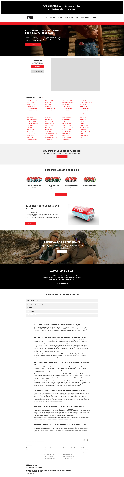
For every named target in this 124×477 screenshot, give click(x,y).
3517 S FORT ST (83, 115)
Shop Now (33, 44)
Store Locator (69, 17)
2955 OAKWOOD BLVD (50, 123)
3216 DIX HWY (30, 129)
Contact (95, 17)
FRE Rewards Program (49, 456)
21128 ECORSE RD (66, 131)
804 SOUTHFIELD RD (32, 110)
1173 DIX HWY (65, 104)
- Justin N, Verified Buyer (62, 283)
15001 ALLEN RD (66, 119)
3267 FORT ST (65, 135)
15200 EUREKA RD (84, 129)
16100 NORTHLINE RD (67, 125)
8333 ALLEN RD (83, 100)
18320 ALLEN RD (31, 106)
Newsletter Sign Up (67, 454)
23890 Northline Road (50, 113)
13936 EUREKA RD (31, 121)
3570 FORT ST (48, 106)
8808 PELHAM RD (31, 117)
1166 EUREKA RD (49, 100)
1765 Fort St (83, 121)
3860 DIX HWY (30, 102)
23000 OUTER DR (66, 123)
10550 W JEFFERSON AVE (68, 100)
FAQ (77, 17)
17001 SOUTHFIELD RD (67, 102)
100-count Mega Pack (83, 412)
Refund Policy (66, 449)
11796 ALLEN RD (48, 119)
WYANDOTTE (40, 441)
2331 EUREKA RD (84, 110)
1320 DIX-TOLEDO (31, 127)
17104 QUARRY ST (84, 113)
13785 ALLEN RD (31, 125)
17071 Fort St (83, 119)
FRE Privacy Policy (48, 447)
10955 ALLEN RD (49, 135)
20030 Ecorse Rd (84, 125)
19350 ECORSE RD (66, 121)
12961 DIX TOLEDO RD (32, 108)
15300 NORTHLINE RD (32, 123)
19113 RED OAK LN (49, 125)
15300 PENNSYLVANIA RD (51, 133)
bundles (60, 417)
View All (61, 195)
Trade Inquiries (85, 17)
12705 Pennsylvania (49, 110)
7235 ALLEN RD (66, 110)
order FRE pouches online (43, 328)
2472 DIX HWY (48, 131)
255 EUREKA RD (48, 129)
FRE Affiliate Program (49, 458)
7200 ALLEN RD (30, 131)
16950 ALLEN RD (66, 106)
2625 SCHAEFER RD (67, 108)
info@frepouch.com (86, 452)
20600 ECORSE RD (84, 133)
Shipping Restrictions (49, 452)
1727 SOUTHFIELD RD (32, 139)
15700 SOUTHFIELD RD (67, 127)
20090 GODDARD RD (85, 123)
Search (27, 447)
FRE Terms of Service (49, 454)
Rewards (52, 17)
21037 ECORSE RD (84, 106)
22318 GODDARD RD (31, 104)
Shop (46, 17)
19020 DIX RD (48, 115)
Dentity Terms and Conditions (70, 447)
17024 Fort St (83, 137)
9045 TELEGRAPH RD (50, 108)
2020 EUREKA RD (49, 121)
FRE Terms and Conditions (50, 449)
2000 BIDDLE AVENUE (85, 135)
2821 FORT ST (48, 104)
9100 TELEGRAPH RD (85, 127)
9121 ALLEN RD (48, 139)
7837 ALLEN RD (30, 115)
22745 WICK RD (66, 133)
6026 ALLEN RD (30, 137)
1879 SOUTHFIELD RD (85, 131)
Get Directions (38, 71)
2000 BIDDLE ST (49, 127)
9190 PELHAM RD (66, 129)
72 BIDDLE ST (30, 113)
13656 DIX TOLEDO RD (67, 137)
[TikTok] (87, 441)
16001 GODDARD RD (31, 133)
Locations (28, 441)
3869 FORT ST (65, 139)
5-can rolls (70, 409)
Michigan (34, 441)
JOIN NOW (62, 252)
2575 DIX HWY (48, 102)
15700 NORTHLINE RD (67, 115)
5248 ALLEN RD (83, 104)
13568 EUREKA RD (84, 108)
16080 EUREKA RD (66, 113)
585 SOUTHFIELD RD (32, 100)
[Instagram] (84, 441)
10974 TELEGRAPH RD (32, 119)
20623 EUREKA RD (66, 117)
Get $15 (60, 17)
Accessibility (66, 452)
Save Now (62, 157)
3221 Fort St (83, 117)
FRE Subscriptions (67, 458)
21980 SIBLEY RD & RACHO (86, 102)
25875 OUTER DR (31, 135)
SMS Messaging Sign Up (68, 456)
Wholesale (28, 452)
